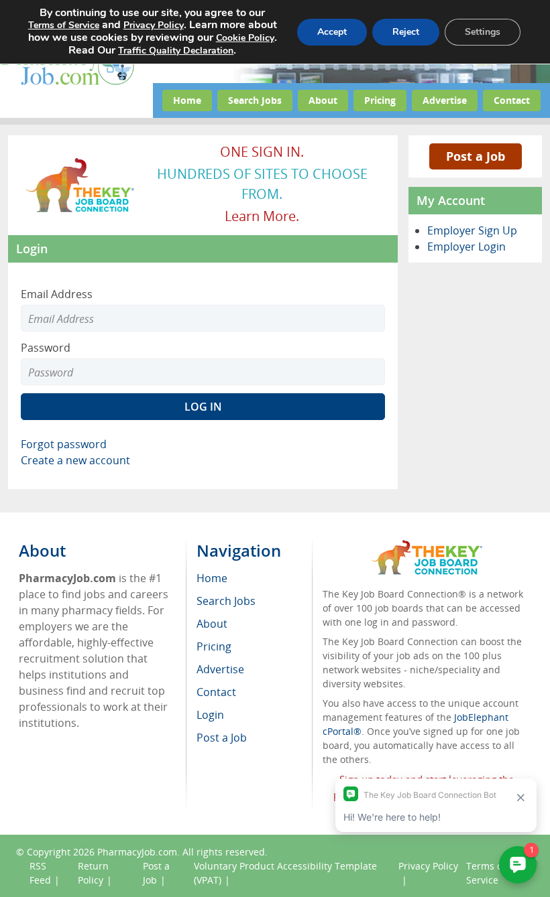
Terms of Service (63, 25)
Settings (482, 31)
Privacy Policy (153, 25)
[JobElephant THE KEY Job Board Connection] (81, 162)
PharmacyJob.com (137, 851)
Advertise (445, 100)
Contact (512, 100)
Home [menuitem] (212, 578)
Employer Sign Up (472, 230)
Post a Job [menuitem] (222, 737)
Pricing (380, 100)
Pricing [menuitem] (214, 646)
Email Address (57, 294)
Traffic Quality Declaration (175, 50)
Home (187, 100)
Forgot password (64, 444)
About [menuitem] (212, 623)
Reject (405, 31)
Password (45, 347)
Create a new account (75, 460)
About (323, 100)
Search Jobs (255, 100)
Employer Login (466, 246)
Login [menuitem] (210, 714)
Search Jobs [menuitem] (226, 601)
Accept (332, 31)
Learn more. (262, 216)
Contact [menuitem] (216, 692)
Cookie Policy (245, 37)
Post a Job (475, 156)
